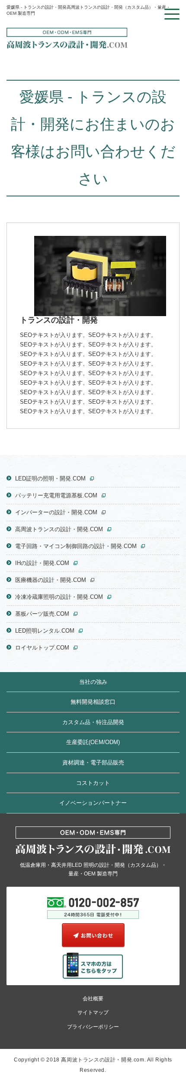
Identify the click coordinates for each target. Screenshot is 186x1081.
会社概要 (93, 999)
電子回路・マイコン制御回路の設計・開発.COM (76, 546)
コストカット (93, 783)
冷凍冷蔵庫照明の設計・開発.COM (59, 597)
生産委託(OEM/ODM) (93, 742)
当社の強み (93, 682)
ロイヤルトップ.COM (42, 647)
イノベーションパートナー (93, 803)
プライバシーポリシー (93, 1027)
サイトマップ (93, 1012)
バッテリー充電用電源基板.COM (56, 495)
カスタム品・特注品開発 (93, 722)
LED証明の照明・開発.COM (50, 478)
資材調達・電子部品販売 (93, 762)
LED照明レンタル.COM (44, 630)
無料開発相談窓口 (93, 702)
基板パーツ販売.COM (42, 614)
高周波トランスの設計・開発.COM (59, 529)
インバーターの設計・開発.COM (56, 512)
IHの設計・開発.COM (42, 563)
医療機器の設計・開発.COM (50, 580)
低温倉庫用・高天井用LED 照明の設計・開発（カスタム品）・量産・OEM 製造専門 (93, 869)
